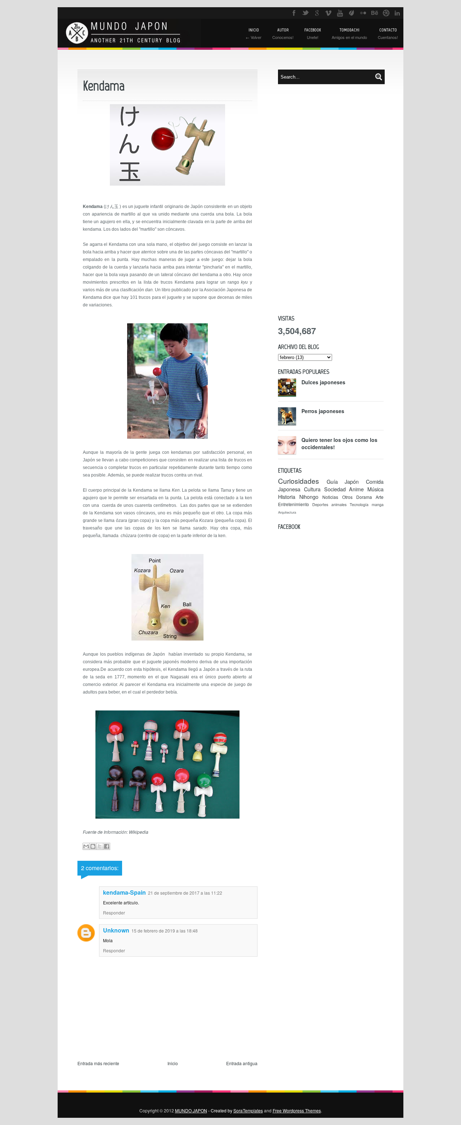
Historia (286, 496)
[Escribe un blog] (93, 846)
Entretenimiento (293, 504)
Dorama (364, 497)
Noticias (330, 497)
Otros (347, 497)
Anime (356, 489)
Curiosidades (298, 481)
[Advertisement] (331, 199)
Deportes (320, 504)
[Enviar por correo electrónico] (86, 846)
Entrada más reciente (98, 1063)
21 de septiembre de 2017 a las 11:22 (185, 893)
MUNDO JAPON (191, 1110)
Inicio (172, 1063)
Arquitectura (287, 512)
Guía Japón (343, 481)
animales (338, 504)
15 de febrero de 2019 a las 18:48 (164, 930)
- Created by (235, 1110)
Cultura (312, 489)
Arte (380, 497)
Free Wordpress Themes (297, 1110)
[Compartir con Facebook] (106, 846)
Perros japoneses (322, 411)
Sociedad (335, 489)
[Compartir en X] (99, 846)
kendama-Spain (124, 892)
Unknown (116, 930)
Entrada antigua (242, 1063)
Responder (114, 912)
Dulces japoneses (323, 382)
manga (378, 504)
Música (375, 489)
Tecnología (359, 504)
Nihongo (308, 496)
